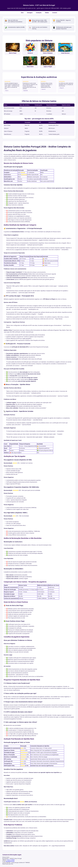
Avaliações (38, 12)
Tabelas (47, 12)
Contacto (54, 12)
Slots (22, 12)
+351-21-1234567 (11, 860)
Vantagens (30, 12)
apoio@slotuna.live (10, 861)
